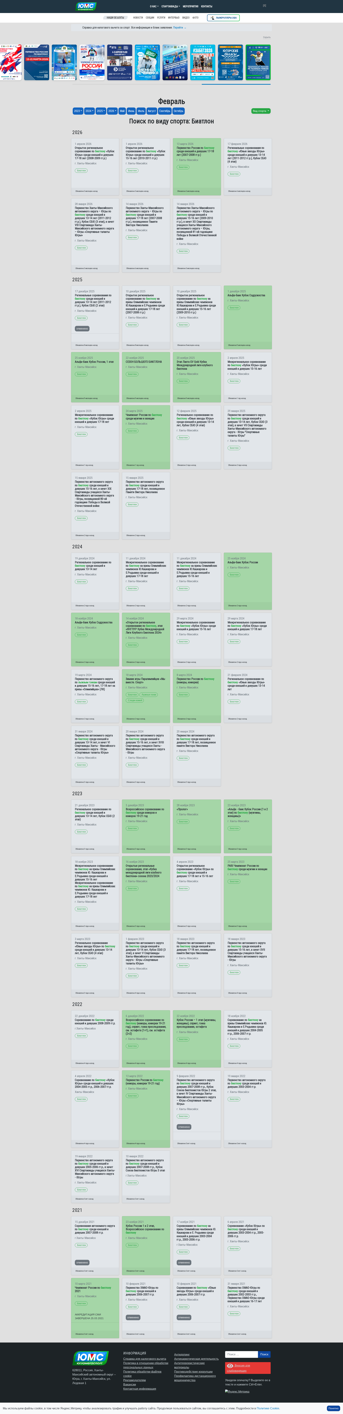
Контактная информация (139, 1388)
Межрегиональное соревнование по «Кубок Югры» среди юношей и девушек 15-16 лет (247, 365)
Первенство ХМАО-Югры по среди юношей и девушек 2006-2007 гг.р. (142, 1291)
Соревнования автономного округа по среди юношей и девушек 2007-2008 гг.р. (95, 1229)
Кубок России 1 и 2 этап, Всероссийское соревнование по (145, 1229)
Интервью (174, 17)
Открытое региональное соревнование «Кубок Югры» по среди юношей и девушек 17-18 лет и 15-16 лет (195, 871)
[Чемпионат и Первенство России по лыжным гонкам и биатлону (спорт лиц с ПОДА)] (92, 62)
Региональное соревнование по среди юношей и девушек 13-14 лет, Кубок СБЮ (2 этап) (95, 814)
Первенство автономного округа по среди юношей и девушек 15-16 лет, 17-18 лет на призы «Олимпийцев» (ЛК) (95, 684)
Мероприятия (190, 6)
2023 (77, 111)
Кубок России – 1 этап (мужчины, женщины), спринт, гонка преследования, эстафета (196, 1023)
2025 (100, 111)
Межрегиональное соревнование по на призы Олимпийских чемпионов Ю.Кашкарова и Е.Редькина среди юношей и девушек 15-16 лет (197, 569)
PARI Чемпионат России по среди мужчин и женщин (247, 867)
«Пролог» (182, 809)
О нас (153, 6)
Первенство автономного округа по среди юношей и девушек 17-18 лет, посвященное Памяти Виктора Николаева (145, 487)
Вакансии (129, 1384)
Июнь (131, 111)
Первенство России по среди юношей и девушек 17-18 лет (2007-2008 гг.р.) (195, 151)
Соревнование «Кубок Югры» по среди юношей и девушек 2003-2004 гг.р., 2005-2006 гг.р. (246, 1231)
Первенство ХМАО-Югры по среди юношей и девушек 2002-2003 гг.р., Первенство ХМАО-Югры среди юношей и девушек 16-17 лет (246, 1294)
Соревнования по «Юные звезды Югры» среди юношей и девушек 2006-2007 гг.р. (196, 1291)
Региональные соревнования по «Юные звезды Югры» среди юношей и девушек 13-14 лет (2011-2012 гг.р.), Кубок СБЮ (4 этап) (247, 154)
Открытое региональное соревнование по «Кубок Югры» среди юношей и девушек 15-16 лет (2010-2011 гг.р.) (145, 153)
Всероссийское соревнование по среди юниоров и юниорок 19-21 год (145, 813)
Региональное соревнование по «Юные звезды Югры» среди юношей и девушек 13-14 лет (246, 684)
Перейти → (180, 27)
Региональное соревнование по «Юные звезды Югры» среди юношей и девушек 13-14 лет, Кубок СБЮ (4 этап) (195, 420)
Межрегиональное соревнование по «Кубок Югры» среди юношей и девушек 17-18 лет (94, 418)
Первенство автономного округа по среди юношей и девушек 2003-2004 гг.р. (246, 1083)
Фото (195, 17)
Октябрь (178, 111)
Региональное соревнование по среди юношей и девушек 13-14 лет (93, 566)
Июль (141, 111)
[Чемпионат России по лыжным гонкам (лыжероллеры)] (258, 62)
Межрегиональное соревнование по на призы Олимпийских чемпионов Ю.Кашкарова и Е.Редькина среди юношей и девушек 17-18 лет (146, 569)
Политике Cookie (268, 1408)
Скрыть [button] (267, 37)
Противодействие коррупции (193, 1371)
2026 (111, 111)
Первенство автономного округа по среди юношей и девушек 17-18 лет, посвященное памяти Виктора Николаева (196, 740)
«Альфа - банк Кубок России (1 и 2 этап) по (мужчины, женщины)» (248, 813)
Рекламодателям (134, 1380)
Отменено (82, 328)
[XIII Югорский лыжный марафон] (119, 62)
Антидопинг (182, 1354)
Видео (186, 17)
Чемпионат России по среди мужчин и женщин (144, 416)
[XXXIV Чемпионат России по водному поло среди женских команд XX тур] (64, 62)
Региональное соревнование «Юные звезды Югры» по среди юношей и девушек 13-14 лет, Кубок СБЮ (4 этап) (95, 948)
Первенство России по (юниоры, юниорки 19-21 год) (144, 1081)
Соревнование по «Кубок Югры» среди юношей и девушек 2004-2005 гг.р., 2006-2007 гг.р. (95, 1083)
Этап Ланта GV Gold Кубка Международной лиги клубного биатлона (195, 365)
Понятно (334, 1408)
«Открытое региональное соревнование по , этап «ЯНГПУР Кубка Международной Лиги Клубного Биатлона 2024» (145, 627)
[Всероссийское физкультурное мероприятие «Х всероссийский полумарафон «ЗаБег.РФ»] (202, 62)
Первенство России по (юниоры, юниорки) (195, 680)
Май (122, 111)
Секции (150, 17)
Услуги (161, 17)
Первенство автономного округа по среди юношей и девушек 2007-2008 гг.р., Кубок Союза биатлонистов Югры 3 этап (145, 1165)
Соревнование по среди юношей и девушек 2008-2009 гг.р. (95, 1021)
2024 (88, 111)
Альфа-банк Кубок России (243, 562)
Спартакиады (169, 6)
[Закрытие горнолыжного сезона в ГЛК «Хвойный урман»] (147, 62)
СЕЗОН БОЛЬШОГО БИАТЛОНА (144, 361)
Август (152, 111)
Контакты (206, 6)
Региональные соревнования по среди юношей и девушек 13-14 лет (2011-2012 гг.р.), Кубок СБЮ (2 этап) (93, 300)
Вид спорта (260, 110)
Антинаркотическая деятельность (196, 1358)
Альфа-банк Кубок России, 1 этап (94, 361)
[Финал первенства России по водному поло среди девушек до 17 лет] (175, 62)
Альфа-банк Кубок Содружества (246, 295)
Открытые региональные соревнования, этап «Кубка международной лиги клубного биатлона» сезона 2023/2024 (143, 871)
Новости (138, 17)
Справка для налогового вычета (144, 1358)
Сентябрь (164, 111)
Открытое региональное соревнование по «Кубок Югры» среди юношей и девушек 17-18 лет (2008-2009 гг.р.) (94, 153)
